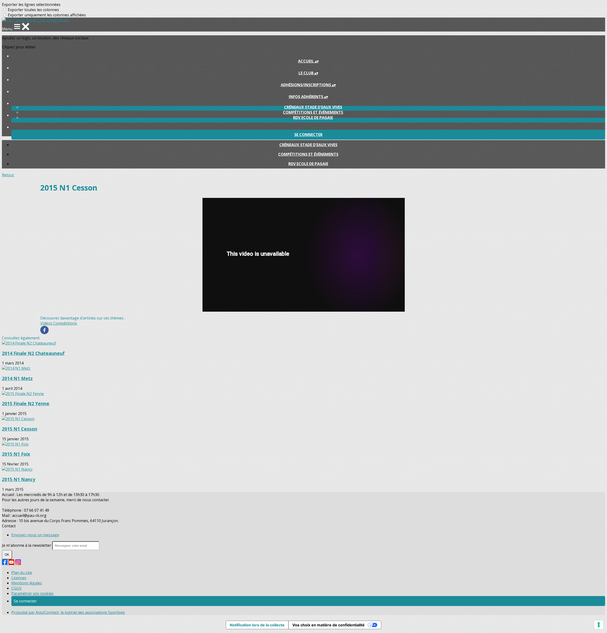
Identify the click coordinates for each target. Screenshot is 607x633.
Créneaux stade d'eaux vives (313, 107)
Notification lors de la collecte (257, 625)
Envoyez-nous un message (35, 534)
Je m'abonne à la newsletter (27, 545)
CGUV (16, 588)
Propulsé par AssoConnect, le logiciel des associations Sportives (68, 612)
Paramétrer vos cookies (32, 593)
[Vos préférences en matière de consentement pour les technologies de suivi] (598, 624)
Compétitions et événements (313, 112)
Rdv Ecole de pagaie (313, 117)
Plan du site (21, 572)
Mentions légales (26, 583)
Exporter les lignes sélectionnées (31, 4)
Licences (18, 577)
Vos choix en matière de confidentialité (328, 625)
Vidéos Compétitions (58, 323)
